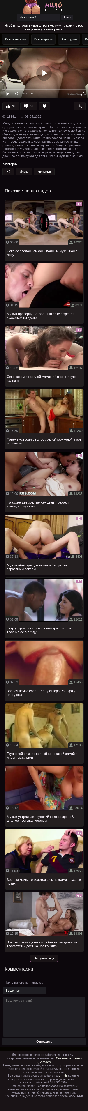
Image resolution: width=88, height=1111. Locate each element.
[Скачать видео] (80, 106)
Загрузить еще (44, 958)
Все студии (68, 39)
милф (62, 1075)
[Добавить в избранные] (44, 106)
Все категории (14, 39)
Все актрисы (42, 39)
